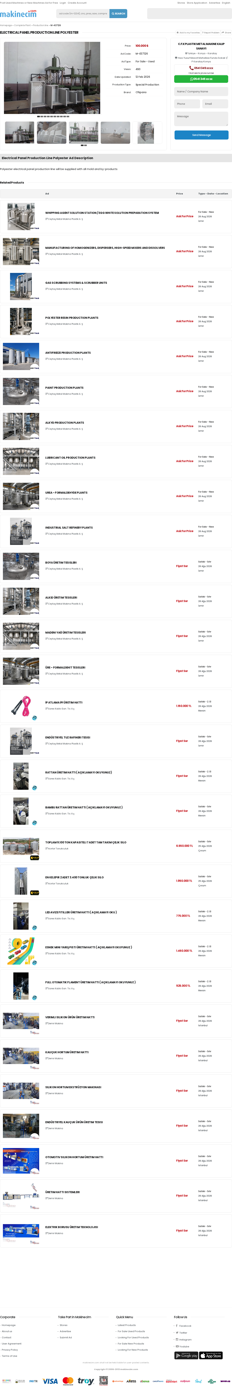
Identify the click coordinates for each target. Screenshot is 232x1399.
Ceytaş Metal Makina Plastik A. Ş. (65, 219)
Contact (6, 1337)
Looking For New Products (133, 1350)
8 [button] (61, 117)
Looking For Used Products (133, 1337)
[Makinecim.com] (18, 13)
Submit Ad (66, 1337)
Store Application (197, 3)
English (226, 3)
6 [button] (54, 117)
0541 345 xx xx (201, 70)
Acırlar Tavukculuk (57, 848)
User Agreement (11, 1343)
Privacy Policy (10, 1350)
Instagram (185, 1339)
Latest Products (127, 1325)
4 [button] (48, 117)
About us (7, 1331)
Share (228, 32)
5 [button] (51, 117)
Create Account (77, 3)
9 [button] (64, 117)
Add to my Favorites (190, 32)
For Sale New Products (131, 1343)
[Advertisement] (109, 1276)
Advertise (214, 3)
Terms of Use (9, 1356)
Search (119, 13)
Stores (181, 3)
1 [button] (38, 117)
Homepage (6, 25)
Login (63, 3)
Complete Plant (22, 25)
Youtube (184, 1346)
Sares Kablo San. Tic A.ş (60, 708)
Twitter (183, 1332)
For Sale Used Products (131, 1331)
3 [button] (45, 117)
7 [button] (58, 117)
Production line (40, 25)
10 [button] (68, 117)
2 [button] (41, 117)
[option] (53, 78)
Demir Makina (55, 1023)
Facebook (185, 1326)
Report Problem (211, 32)
